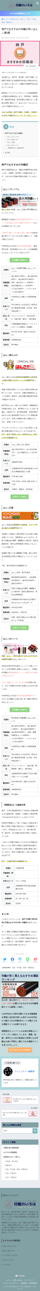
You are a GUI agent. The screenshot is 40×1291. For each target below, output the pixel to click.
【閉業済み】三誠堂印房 (15, 148)
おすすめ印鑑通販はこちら (20, 13)
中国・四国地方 (11, 1173)
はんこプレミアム (13, 137)
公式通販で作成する (19, 260)
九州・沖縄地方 (11, 1177)
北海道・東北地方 (11, 1161)
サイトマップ (29, 1280)
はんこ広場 (11, 142)
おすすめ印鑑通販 (10, 1152)
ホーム (8, 1280)
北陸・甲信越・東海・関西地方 (23, 968)
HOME (21, 1275)
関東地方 (8, 1165)
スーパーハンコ (8, 1260)
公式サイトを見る (19, 497)
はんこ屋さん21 (12, 139)
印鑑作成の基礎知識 (11, 1148)
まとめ (7, 152)
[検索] (35, 1130)
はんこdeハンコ (12, 145)
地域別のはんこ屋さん (11, 1157)
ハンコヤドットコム (10, 1255)
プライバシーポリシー (11, 1283)
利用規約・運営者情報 (29, 1283)
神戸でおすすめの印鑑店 (14, 133)
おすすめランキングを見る (20, 1050)
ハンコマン (7, 1264)
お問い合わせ (17, 1280)
